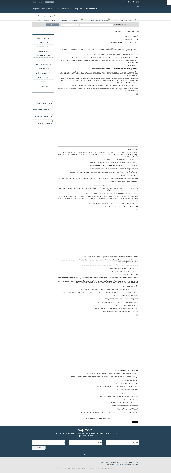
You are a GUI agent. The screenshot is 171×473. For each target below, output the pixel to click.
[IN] (65, 2)
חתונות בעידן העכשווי (43, 77)
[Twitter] (72, 2)
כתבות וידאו (66, 20)
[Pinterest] (62, 2)
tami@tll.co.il (104, 462)
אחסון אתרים (73, 468)
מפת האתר (127, 464)
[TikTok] (37, 95)
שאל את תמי (119, 20)
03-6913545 (130, 2)
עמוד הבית (135, 464)
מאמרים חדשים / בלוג (46, 16)
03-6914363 (115, 462)
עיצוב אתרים (60, 468)
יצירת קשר (120, 464)
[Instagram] (59, 2)
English (35, 2)
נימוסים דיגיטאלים (43, 51)
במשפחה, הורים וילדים (43, 73)
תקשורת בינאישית (43, 60)
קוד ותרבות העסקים (43, 47)
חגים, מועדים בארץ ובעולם (43, 64)
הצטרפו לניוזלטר (49, 2)
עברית (41, 2)
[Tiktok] (56, 2)
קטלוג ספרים (93, 20)
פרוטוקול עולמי (43, 42)
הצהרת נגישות (111, 464)
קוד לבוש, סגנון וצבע (43, 55)
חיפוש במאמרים (120, 25)
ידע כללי (43, 82)
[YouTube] (75, 2)
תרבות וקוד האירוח (43, 38)
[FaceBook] (69, 2)
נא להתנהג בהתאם (43, 68)
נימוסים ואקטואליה (43, 86)
